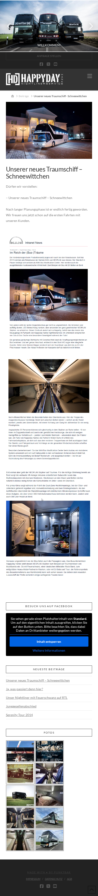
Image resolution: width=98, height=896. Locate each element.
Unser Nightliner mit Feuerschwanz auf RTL (36, 698)
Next (88, 26)
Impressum (33, 878)
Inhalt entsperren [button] (49, 641)
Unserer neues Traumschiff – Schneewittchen (38, 680)
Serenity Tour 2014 (19, 715)
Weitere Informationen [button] (49, 650)
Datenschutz (53, 878)
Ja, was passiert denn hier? (24, 689)
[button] (89, 76)
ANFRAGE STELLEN (49, 56)
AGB (69, 878)
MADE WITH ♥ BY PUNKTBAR (49, 872)
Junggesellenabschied (21, 706)
